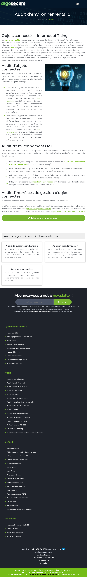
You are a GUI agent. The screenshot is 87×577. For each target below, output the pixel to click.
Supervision (11, 467)
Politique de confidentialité (43, 558)
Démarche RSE (43, 560)
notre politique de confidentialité (43, 312)
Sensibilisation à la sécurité (17, 460)
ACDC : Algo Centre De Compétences (21, 452)
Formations (11, 502)
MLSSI (77, 306)
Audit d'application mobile (17, 387)
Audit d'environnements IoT (17, 413)
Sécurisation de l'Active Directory (19, 509)
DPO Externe (12, 490)
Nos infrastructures (14, 356)
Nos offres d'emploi (14, 363)
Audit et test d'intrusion (65, 246)
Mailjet (66, 309)
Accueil (41, 19)
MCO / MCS (11, 471)
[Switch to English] (77, 4)
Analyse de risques (14, 475)
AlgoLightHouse (13, 448)
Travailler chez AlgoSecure (17, 360)
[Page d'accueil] (13, 4)
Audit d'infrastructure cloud (17, 398)
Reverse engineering (22, 269)
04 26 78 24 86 (38, 549)
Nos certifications (13, 352)
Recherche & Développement (18, 348)
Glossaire (43, 563)
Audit (51, 19)
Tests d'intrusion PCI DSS (16, 425)
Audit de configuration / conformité (20, 402)
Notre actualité (12, 529)
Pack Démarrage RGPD (16, 486)
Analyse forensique (14, 463)
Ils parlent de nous (14, 536)
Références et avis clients (16, 344)
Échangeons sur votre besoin (45, 218)
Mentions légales (43, 555)
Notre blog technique (15, 533)
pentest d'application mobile (38, 208)
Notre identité (12, 333)
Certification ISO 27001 (15, 479)
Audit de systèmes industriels (22, 246)
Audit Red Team (13, 394)
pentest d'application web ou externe (69, 211)
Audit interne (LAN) (14, 391)
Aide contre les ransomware (18, 498)
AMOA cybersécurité (15, 483)
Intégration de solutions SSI (17, 456)
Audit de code (12, 410)
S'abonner (62, 302)
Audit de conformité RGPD (17, 421)
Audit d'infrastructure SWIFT (18, 406)
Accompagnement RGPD (16, 494)
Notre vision (11, 341)
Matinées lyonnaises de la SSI (18, 525)
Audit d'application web (16, 383)
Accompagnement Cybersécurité (20, 337)
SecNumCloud (12, 505)
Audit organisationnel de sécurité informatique (25, 433)
